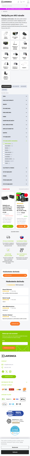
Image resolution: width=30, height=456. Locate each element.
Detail (8, 226)
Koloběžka (8, 156)
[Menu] (28, 2)
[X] (6, 371)
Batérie (7, 150)
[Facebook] (2, 371)
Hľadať (26, 5)
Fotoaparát (8, 154)
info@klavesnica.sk (8, 364)
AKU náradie (8, 143)
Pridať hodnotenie (8, 275)
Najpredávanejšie (6, 86)
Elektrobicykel (9, 152)
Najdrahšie (23, 86)
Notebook (9, 161)
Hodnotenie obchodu (15, 281)
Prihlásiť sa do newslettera (9, 347)
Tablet (7, 163)
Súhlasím (15, 452)
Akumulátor (9, 145)
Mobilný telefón (9, 159)
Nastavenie (15, 447)
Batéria (7, 148)
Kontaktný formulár (9, 376)
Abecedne (4, 89)
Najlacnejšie (16, 86)
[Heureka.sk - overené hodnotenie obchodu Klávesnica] (15, 430)
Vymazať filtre (6, 189)
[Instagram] (10, 371)
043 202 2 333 (7, 367)
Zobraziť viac (15, 323)
